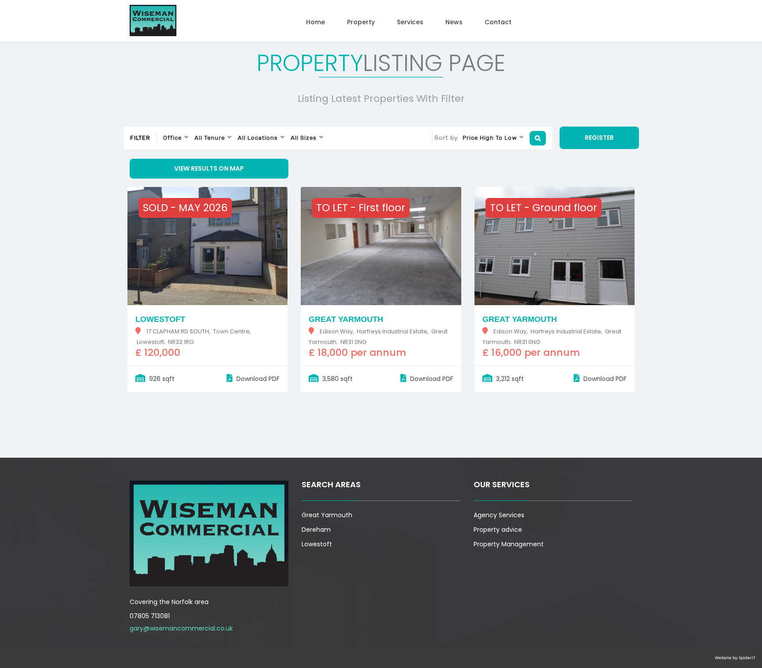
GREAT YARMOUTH (346, 319)
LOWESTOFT (160, 319)
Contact (498, 22)
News (454, 22)
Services (410, 22)
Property (361, 22)
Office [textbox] (172, 138)
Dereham (316, 529)
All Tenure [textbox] (209, 138)
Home (315, 22)
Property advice (498, 529)
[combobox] (176, 138)
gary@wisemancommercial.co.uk (181, 628)
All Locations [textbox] (258, 138)
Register (599, 137)
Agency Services (499, 515)
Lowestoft (317, 544)
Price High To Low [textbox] (490, 138)
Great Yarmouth (327, 515)
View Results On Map (209, 168)
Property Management (509, 544)
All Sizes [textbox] (304, 138)
